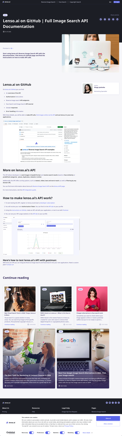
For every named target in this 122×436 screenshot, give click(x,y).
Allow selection (108, 424)
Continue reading (8, 286)
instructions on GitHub (19, 210)
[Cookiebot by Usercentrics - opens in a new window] (10, 433)
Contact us (10, 265)
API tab (51, 206)
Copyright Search (75, 2)
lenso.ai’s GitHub (10, 89)
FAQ (33, 412)
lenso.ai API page (59, 186)
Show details (86, 432)
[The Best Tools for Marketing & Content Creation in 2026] (29, 358)
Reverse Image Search (48, 2)
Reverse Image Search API (41, 186)
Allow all (108, 418)
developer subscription (47, 203)
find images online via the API (45, 115)
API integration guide (29, 190)
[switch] (47, 432)
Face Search (62, 2)
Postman (65, 210)
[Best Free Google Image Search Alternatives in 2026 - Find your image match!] (83, 358)
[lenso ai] (6, 2)
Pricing (4, 412)
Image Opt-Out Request (69, 412)
